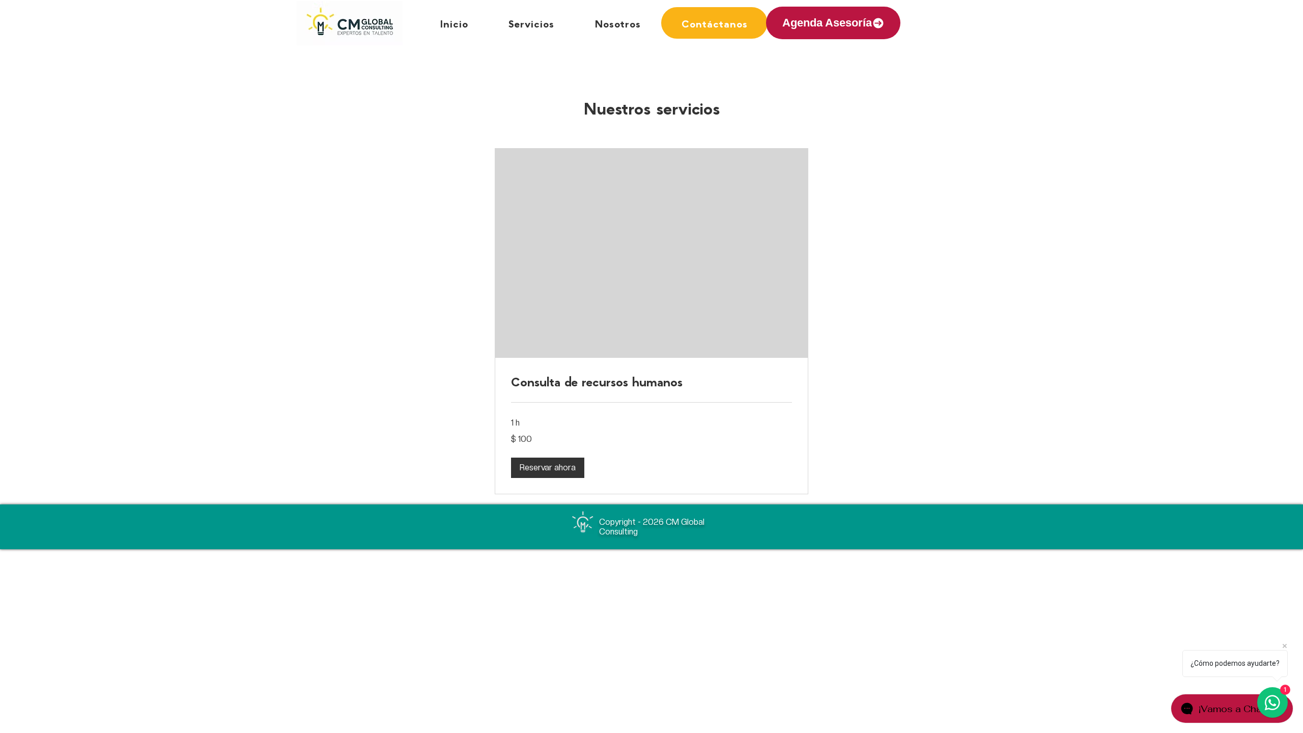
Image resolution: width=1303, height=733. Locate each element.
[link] (651, 382)
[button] (547, 468)
